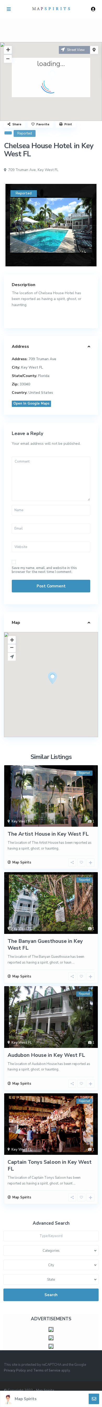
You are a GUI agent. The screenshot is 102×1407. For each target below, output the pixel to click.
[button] (62, 687)
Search (51, 1294)
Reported (24, 133)
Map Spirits (26, 1398)
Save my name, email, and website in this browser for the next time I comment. (44, 570)
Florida (43, 375)
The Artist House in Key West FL (48, 833)
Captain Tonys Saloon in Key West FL (50, 1165)
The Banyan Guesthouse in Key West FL (45, 944)
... (73, 962)
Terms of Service (46, 1370)
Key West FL (48, 169)
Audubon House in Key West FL (46, 1055)
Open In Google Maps (31, 403)
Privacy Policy (15, 1370)
